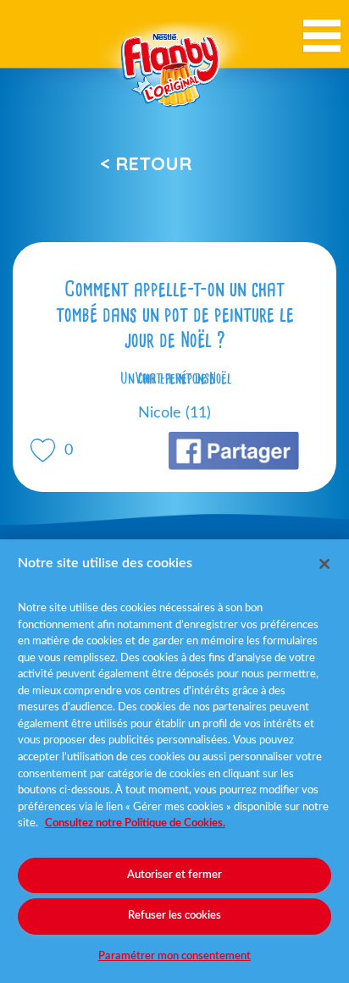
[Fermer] (324, 564)
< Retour (145, 163)
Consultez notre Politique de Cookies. (135, 823)
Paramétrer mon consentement (174, 956)
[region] (174, 761)
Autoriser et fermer (174, 875)
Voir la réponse (174, 378)
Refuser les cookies (174, 915)
